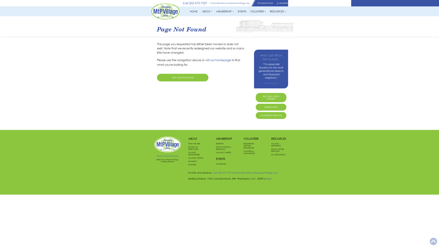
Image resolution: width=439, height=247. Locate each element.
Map (267, 178)
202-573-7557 (195, 3)
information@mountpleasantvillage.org (229, 3)
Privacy (174, 156)
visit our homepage (218, 60)
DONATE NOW (266, 3)
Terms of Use (163, 156)
